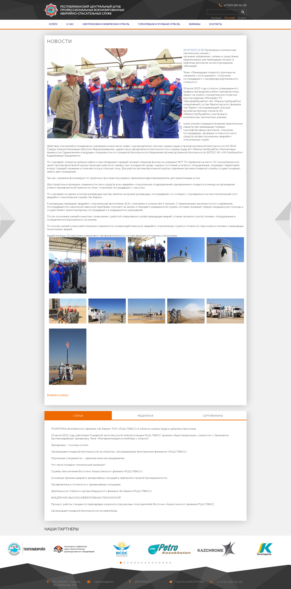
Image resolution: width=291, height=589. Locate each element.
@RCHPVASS (143, 581)
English (242, 17)
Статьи (78, 415)
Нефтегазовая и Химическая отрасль (106, 24)
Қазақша (216, 17)
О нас (70, 24)
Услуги (53, 24)
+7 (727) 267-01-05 (235, 5)
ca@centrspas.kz (104, 581)
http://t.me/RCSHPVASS (190, 581)
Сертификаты (213, 415)
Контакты (215, 24)
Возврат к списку (57, 394)
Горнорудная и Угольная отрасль (159, 24)
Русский (230, 17)
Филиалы (194, 24)
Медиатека (145, 415)
